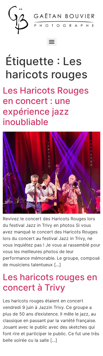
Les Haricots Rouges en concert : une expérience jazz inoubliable (46, 106)
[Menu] (52, 42)
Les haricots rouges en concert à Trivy (50, 282)
